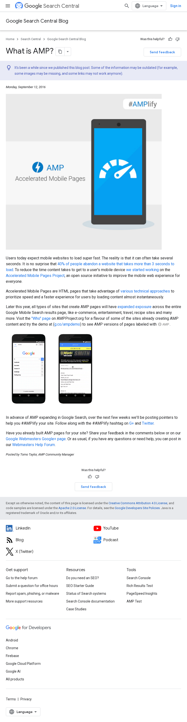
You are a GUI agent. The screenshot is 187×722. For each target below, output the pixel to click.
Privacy (26, 699)
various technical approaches (145, 291)
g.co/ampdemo (67, 324)
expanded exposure (134, 306)
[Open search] (127, 6)
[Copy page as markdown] (60, 51)
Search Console (139, 578)
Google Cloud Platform (23, 664)
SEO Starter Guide (80, 586)
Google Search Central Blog (37, 21)
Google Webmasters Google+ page (36, 439)
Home (10, 39)
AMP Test (134, 601)
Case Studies (76, 609)
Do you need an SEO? (82, 578)
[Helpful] (170, 39)
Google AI (13, 671)
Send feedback (162, 52)
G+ (131, 423)
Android (12, 640)
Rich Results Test (140, 586)
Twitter (148, 423)
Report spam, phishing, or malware (32, 593)
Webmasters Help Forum (33, 444)
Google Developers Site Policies (137, 508)
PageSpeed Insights (142, 593)
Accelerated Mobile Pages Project (35, 275)
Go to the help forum (21, 578)
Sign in (175, 6)
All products (15, 679)
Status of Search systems (86, 593)
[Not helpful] (177, 39)
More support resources (24, 601)
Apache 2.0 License (72, 508)
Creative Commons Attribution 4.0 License (138, 503)
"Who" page (41, 318)
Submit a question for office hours (32, 586)
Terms (11, 699)
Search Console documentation (90, 601)
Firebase (12, 656)
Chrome (12, 648)
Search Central (61, 6)
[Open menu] (8, 6)
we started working (142, 269)
